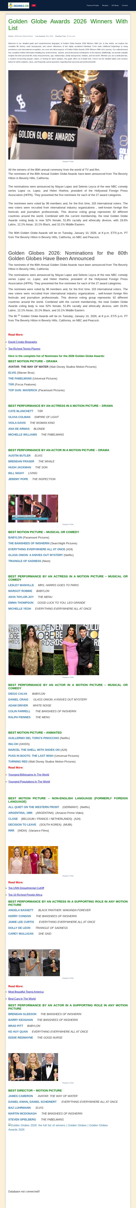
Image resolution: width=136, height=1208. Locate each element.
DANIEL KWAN (18, 1101)
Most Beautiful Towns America (26, 991)
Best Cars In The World (22, 998)
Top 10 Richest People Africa (25, 894)
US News (115, 5)
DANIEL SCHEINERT (43, 1101)
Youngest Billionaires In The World (28, 774)
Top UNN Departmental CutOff (26, 888)
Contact (125, 5)
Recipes (105, 5)
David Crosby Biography (22, 342)
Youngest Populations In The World (29, 781)
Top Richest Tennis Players (24, 348)
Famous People (93, 5)
